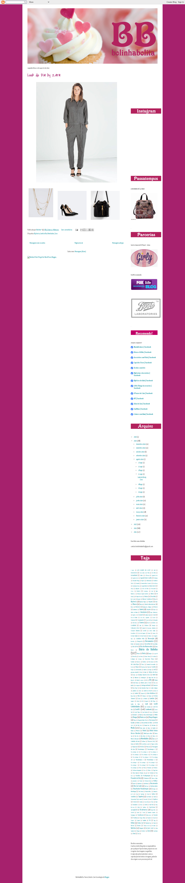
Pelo (144, 768)
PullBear (155, 781)
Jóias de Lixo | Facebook (142, 404)
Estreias (140, 659)
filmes (137, 667)
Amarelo (137, 583)
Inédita (132, 685)
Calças (154, 609)
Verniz (138, 825)
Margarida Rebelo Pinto (142, 720)
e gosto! (156, 653)
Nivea (149, 736)
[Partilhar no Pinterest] (92, 229)
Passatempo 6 (152, 762)
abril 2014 (139, 508)
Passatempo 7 (134, 765)
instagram (137, 685)
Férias (143, 664)
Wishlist (143, 831)
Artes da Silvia (145, 588)
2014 (135, 441)
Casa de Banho (134, 617)
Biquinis (151, 602)
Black (157, 602)
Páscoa (148, 747)
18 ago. (140, 470)
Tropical (138, 820)
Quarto (134, 783)
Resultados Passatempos (141, 789)
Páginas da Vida (154, 744)
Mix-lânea (154, 725)
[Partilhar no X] (87, 229)
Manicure (143, 717)
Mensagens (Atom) (80, 252)
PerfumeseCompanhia (137, 770)
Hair (131, 677)
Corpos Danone (135, 630)
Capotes (134, 615)
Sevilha (140, 802)
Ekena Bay (135, 656)
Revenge (154, 789)
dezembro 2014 (141, 444)
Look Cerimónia (147, 707)
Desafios (133, 641)
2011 (135, 532)
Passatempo (141, 749)
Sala (148, 794)
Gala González (138, 669)
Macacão (156, 712)
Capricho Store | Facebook (143, 363)
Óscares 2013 (151, 741)
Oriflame (143, 741)
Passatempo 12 (154, 752)
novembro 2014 (141, 448)
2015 (135, 437)
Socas (141, 804)
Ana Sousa (155, 583)
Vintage (137, 831)
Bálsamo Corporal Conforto (142, 594)
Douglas (150, 653)
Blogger (107, 877)
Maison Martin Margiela (148, 715)
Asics (132, 591)
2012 (135, 528)
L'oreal (139, 698)
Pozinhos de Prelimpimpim (143, 775)
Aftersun (147, 575)
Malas (156, 715)
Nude (154, 739)
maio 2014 (139, 504)
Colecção (153, 625)
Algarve (142, 580)
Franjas (132, 669)
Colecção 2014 (135, 628)
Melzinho (138, 723)
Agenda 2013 (155, 575)
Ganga (150, 669)
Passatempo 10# (135, 752)
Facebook (132, 662)
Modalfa (154, 728)
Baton (152, 594)
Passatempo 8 (143, 765)
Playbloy (141, 773)
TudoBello (144, 820)
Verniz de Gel (146, 825)
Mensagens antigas (118, 243)
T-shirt (143, 812)
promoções (135, 781)
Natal (144, 731)
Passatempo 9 (152, 765)
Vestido (153, 825)
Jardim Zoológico (154, 688)
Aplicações (137, 588)
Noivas (154, 736)
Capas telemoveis (154, 612)
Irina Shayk (135, 688)
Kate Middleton (151, 693)
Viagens (141, 828)
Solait (146, 804)
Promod (140, 781)
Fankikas (144, 662)
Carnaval (140, 615)
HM (150, 680)
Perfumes (155, 768)
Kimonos (144, 696)
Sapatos (140, 797)
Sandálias (133, 796)
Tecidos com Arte (139, 368)
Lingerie (146, 701)
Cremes (154, 633)
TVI (149, 820)
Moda (133, 728)
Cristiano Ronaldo (134, 636)
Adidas (141, 575)
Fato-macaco (151, 662)
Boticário (137, 607)
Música (138, 730)
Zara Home (155, 831)
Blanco (135, 604)
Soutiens (144, 807)
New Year (136, 736)
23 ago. (140, 463)
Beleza (146, 596)
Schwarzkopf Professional (136, 799)
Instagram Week (146, 685)
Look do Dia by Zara (43, 75)
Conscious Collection (151, 628)
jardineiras (135, 691)
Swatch (132, 812)
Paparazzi (135, 747)
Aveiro (138, 591)
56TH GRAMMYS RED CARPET (143, 570)
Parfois (142, 747)
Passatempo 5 (143, 762)
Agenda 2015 (135, 578)
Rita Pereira (141, 791)
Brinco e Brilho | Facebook (142, 352)
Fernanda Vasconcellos (151, 664)
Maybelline (133, 723)
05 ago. (140, 488)
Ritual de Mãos (148, 791)
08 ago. (140, 484)
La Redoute (145, 698)
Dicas (138, 653)
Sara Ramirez (148, 796)
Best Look (133, 599)
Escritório (154, 656)
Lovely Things (137, 712)
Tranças (132, 820)
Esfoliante (133, 659)
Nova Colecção (135, 739)
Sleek (156, 802)
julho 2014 (139, 497)
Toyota (154, 818)
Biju (155, 599)
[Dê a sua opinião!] (84, 229)
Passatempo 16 (136, 757)
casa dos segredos (144, 617)
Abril (154, 570)
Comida (143, 628)
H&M (154, 675)
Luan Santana (145, 712)
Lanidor (152, 698)
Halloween (136, 677)
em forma (141, 656)
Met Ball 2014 (139, 725)
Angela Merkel (144, 586)
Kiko (138, 696)
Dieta (143, 653)
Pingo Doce (155, 770)
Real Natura (146, 783)
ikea (155, 683)
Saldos (153, 794)
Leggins (132, 701)
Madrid (140, 715)
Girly (141, 672)
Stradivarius (143, 810)
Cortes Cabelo (152, 630)
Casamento (141, 620)
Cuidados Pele (140, 638)
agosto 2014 (140, 459)
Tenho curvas (148, 815)
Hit (146, 680)
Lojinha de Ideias (135, 704)
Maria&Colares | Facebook (142, 347)
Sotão (138, 807)
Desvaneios (149, 641)
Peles (140, 768)
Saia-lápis (142, 794)
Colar (140, 625)
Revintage (133, 791)
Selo (150, 799)
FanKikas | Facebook (140, 409)
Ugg (155, 820)
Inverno (155, 685)
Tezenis (155, 815)
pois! (146, 773)
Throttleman (135, 818)
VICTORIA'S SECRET (150, 828)
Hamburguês (143, 677)
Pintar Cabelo (135, 773)
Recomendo (154, 783)
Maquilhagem (153, 717)
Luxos (151, 712)
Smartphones (135, 804)
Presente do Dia (135, 778)
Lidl (142, 701)
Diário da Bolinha (148, 649)
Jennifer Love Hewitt (148, 691)
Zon (138, 833)
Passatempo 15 (154, 754)
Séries (135, 802)
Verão (132, 825)
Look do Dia (43, 234)
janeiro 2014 (140, 520)
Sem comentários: (67, 230)
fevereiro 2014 (140, 516)
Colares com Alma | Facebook (143, 414)
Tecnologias (133, 815)
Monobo (132, 730)
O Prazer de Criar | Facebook (143, 393)
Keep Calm (133, 696)
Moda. (149, 728)
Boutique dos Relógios (147, 607)
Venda (154, 823)
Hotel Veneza (135, 683)
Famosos (138, 662)
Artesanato (153, 588)
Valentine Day (148, 823)
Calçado (148, 609)
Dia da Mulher (155, 644)
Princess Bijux (155, 778)
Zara (56, 234)
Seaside (145, 799)
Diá (141, 644)
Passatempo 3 (151, 760)
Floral (148, 667)
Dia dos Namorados (146, 647)
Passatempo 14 (145, 754)
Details (132, 644)
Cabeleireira (135, 609)
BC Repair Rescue (138, 596)
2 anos (132, 570)
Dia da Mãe (147, 644)
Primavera (146, 778)
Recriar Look (137, 786)
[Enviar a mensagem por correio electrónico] (76, 230)
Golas (134, 675)
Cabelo (141, 609)
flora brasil (143, 667)
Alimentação (148, 580)
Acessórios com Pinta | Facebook (145, 357)
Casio (147, 620)
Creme (149, 633)
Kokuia (150, 696)
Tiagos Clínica (142, 818)
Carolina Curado (148, 615)
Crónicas (150, 636)
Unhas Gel (140, 823)
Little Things (153, 701)
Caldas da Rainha (134, 612)
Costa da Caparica (142, 633)
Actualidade (134, 575)
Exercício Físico (149, 659)
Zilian (134, 833)
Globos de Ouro (153, 672)
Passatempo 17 (146, 757)
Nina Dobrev (143, 736)
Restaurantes (154, 786)
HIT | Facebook (139, 399)
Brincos (156, 607)
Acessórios (134, 573)
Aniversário (152, 586)
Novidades (51, 234)
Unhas (132, 823)
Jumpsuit (143, 693)
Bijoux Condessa (147, 599)
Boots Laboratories (150, 604)
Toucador (149, 818)
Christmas (135, 622)
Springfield (134, 810)
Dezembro (137, 644)
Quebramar (140, 783)
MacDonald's (135, 715)
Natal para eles (148, 733)
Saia (137, 794)
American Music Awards (146, 583)
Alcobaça (156, 578)
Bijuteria (37, 234)
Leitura (138, 701)
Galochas (145, 669)
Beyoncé (138, 599)
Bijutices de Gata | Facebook (143, 381)
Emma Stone (147, 656)
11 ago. (140, 474)
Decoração (151, 639)
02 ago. (140, 492)
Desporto (139, 641)
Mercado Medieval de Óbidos (147, 723)
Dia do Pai (135, 646)
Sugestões (153, 810)
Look (146, 704)
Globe (145, 672)
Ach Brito (154, 573)
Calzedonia (143, 612)
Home (156, 680)
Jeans (140, 691)
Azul (152, 591)
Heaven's (132, 680)
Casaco (153, 617)
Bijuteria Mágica (143, 602)
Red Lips (146, 786)
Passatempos (134, 768)
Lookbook (148, 709)
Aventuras (146, 591)
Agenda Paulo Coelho (146, 578)
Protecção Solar (148, 781)
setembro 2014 (141, 456)
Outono (132, 744)
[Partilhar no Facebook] (89, 229)
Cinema (141, 623)
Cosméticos (133, 633)
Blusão (141, 604)
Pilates (149, 770)
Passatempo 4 (134, 762)
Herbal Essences (140, 680)
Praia (154, 775)
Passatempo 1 (151, 749)
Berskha (153, 596)
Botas (132, 607)
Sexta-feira (146, 802)
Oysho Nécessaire (145, 744)
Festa (132, 667)
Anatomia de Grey (136, 586)
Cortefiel (144, 630)
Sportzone (152, 807)
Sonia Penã (151, 804)
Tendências (141, 815)
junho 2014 (139, 501)
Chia (151, 620)
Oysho (137, 744)
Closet (148, 622)
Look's (137, 709)
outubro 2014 (140, 452)
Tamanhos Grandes (152, 812)
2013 (135, 524)
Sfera (152, 802)
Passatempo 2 (140, 760)
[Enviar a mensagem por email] (81, 229)
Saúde (154, 796)
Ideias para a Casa (146, 683)
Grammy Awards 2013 (144, 675)
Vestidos (133, 828)
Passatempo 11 (144, 752)
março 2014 (140, 512)
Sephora (155, 799)
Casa (154, 615)
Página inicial (79, 243)
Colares (146, 625)
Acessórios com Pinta (144, 573)
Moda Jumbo (142, 728)
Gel (154, 669)
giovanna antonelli (134, 672)
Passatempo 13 (136, 754)
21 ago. (140, 467)
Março (135, 720)
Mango (135, 717)
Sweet (138, 812)
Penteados (149, 768)
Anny (132, 588)
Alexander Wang (136, 580)
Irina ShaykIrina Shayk (144, 688)
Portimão (151, 773)
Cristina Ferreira (143, 636)
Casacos (133, 620)
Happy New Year (152, 677)
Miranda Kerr (146, 725)
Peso (144, 770)
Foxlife (153, 667)
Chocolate (156, 620)
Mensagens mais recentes (37, 243)
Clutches (154, 622)
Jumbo (136, 693)
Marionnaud (152, 720)
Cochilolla (133, 625)
